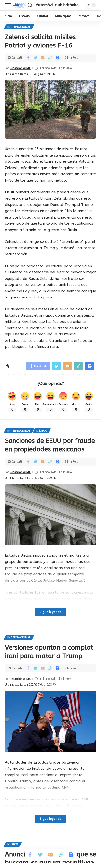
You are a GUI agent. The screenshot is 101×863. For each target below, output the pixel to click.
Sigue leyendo (50, 612)
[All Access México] (19, 5)
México (41, 430)
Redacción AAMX (20, 68)
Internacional (19, 26)
